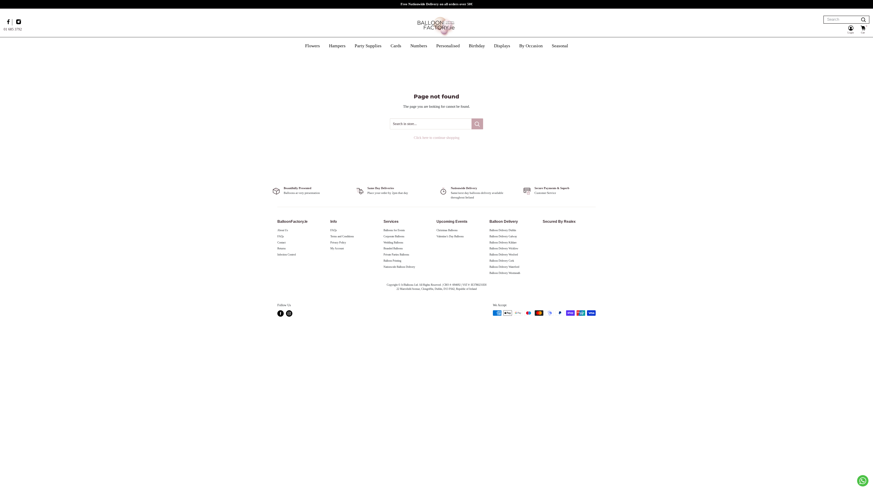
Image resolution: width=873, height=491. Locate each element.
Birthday (477, 45)
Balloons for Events (394, 230)
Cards (396, 45)
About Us (282, 230)
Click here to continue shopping (436, 138)
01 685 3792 (13, 29)
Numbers (418, 45)
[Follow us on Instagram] (19, 22)
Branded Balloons (393, 248)
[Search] (863, 19)
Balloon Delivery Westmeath (504, 273)
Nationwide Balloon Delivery (399, 266)
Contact (281, 242)
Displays (502, 45)
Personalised (448, 45)
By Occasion (531, 45)
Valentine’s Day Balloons (450, 236)
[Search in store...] (477, 123)
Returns (281, 248)
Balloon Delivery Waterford (504, 266)
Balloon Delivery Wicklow (503, 248)
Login (851, 32)
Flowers (312, 45)
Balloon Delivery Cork (501, 260)
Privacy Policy (338, 242)
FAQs (280, 236)
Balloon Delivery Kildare (503, 242)
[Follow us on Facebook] (9, 22)
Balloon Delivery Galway (503, 236)
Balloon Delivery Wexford (503, 254)
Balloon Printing (392, 260)
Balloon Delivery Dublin (502, 230)
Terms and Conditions (342, 236)
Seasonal (560, 45)
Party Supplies (368, 45)
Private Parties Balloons (396, 254)
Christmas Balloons (447, 230)
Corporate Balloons (394, 236)
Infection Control (286, 254)
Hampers (337, 45)
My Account (337, 248)
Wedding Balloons (393, 242)
